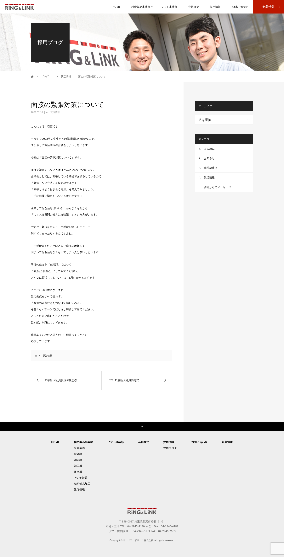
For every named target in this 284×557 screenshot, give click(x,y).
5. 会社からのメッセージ (215, 187)
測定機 (78, 460)
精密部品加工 (82, 483)
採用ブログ (170, 448)
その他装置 (81, 477)
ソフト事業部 (169, 6)
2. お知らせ (207, 158)
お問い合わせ (239, 6)
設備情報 (79, 489)
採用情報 (215, 6)
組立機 (78, 471)
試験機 (78, 454)
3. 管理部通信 (208, 168)
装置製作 (79, 448)
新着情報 (268, 7)
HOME (116, 6)
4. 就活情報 (53, 112)
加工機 (78, 465)
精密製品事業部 (140, 6)
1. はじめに (207, 148)
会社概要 (193, 6)
